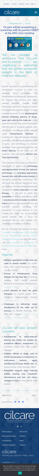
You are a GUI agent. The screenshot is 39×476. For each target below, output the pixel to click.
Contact (33, 4)
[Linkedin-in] (17, 426)
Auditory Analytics (9, 445)
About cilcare (7, 432)
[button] (15, 402)
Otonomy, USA (10, 287)
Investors (21, 4)
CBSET (27, 61)
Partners (23, 436)
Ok (20, 473)
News (22, 440)
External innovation (9, 436)
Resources (23, 432)
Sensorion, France (11, 300)
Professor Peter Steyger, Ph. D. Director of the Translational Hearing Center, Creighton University (19, 235)
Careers (27, 4)
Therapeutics (7, 440)
